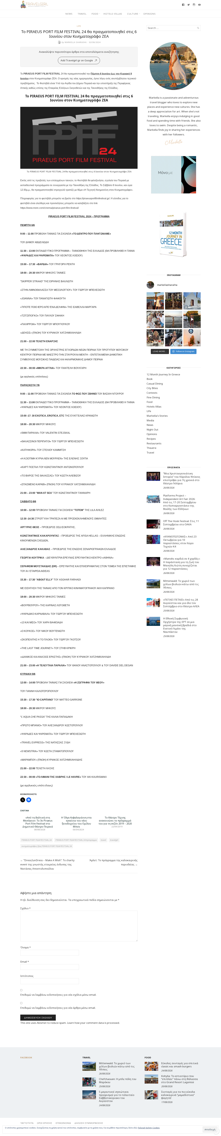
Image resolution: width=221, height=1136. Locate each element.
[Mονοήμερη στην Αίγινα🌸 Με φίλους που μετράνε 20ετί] (155, 319)
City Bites (152, 388)
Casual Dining (155, 383)
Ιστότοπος (27, 976)
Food (95, 13)
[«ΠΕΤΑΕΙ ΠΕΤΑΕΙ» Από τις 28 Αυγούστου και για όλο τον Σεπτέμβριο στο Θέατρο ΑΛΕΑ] (153, 602)
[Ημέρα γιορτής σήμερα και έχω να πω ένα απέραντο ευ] (173, 338)
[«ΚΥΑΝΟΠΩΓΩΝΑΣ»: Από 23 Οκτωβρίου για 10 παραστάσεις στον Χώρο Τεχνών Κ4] (153, 539)
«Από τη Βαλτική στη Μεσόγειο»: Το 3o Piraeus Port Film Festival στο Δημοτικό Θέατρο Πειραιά (37, 822)
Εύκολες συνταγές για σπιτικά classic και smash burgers (179, 1064)
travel (103, 840)
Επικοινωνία (63, 1122)
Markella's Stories (157, 415)
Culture (132, 13)
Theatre (151, 448)
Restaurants (154, 443)
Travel (82, 13)
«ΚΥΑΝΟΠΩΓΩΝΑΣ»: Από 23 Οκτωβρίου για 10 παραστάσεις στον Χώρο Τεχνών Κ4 (179, 541)
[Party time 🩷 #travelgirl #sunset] (173, 319)
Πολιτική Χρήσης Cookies (149, 1128)
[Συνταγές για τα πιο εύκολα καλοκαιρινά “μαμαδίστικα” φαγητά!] (151, 1094)
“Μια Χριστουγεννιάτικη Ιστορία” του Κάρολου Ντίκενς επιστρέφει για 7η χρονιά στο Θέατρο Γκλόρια (181, 478)
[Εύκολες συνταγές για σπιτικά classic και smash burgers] (151, 1066)
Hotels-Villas (112, 13)
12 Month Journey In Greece (163, 374)
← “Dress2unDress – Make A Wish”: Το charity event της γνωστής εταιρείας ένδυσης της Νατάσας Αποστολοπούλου (47, 864)
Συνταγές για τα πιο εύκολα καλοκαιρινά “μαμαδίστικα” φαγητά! (178, 1095)
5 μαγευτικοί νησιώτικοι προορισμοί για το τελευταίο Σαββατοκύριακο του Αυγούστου (116, 1096)
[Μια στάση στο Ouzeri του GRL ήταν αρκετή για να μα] (192, 319)
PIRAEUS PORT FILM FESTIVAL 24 (36, 840)
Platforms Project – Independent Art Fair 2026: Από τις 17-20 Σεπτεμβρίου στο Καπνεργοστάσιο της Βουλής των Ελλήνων (179, 502)
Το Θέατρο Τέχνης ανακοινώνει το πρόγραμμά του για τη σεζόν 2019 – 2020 (115, 820)
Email (24, 961)
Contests (152, 392)
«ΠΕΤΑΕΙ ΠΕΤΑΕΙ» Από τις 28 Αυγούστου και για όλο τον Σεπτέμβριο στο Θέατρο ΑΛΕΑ (181, 603)
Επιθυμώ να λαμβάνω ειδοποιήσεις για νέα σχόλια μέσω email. (58, 994)
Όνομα (25, 947)
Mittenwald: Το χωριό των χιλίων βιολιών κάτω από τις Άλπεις (181, 584)
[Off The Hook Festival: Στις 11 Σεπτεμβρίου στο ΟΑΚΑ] (153, 523)
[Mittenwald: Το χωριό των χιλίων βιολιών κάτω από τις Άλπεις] (153, 583)
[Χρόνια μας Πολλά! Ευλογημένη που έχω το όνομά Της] (192, 301)
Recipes (151, 438)
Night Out (152, 429)
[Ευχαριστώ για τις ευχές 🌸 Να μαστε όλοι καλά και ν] (173, 301)
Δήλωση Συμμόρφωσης (88, 1122)
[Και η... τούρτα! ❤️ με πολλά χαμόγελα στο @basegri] (155, 338)
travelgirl (114, 840)
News (68, 13)
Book (150, 379)
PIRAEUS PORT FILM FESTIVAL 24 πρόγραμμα (76, 840)
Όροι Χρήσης (44, 1122)
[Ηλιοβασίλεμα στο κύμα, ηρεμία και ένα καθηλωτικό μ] (155, 301)
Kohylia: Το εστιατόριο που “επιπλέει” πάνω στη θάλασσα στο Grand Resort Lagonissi (179, 1079)
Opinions (149, 13)
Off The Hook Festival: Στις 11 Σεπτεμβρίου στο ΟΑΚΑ (181, 522)
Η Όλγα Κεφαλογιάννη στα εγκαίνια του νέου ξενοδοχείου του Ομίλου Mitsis (76, 822)
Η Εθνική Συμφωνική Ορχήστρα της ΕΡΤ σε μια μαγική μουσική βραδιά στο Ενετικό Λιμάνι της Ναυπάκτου (179, 625)
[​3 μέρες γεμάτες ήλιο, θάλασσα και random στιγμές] (192, 338)
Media (150, 420)
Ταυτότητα (26, 1122)
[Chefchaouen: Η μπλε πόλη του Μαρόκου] (89, 1082)
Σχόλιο (25, 908)
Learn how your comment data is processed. (93, 1023)
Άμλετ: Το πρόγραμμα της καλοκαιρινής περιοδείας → (113, 862)
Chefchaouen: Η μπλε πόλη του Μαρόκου (117, 1080)
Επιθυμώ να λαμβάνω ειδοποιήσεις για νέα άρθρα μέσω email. (58, 1007)
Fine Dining (153, 397)
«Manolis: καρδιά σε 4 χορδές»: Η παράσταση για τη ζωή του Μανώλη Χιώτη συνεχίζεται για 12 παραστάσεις (181, 563)
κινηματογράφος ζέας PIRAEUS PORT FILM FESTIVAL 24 (47, 846)
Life (79, 26)
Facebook (26, 1057)
